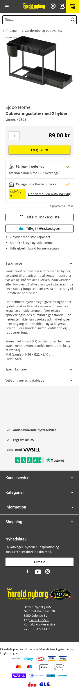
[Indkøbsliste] (63, 6)
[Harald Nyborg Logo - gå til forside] (34, 6)
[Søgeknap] (72, 19)
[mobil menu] (6, 6)
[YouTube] (38, 572)
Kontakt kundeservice (39, 624)
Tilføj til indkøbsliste (43, 217)
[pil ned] (72, 478)
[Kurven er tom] (72, 6)
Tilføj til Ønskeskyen (43, 228)
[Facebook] (28, 572)
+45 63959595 (39, 620)
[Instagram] (48, 572)
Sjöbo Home (18, 107)
